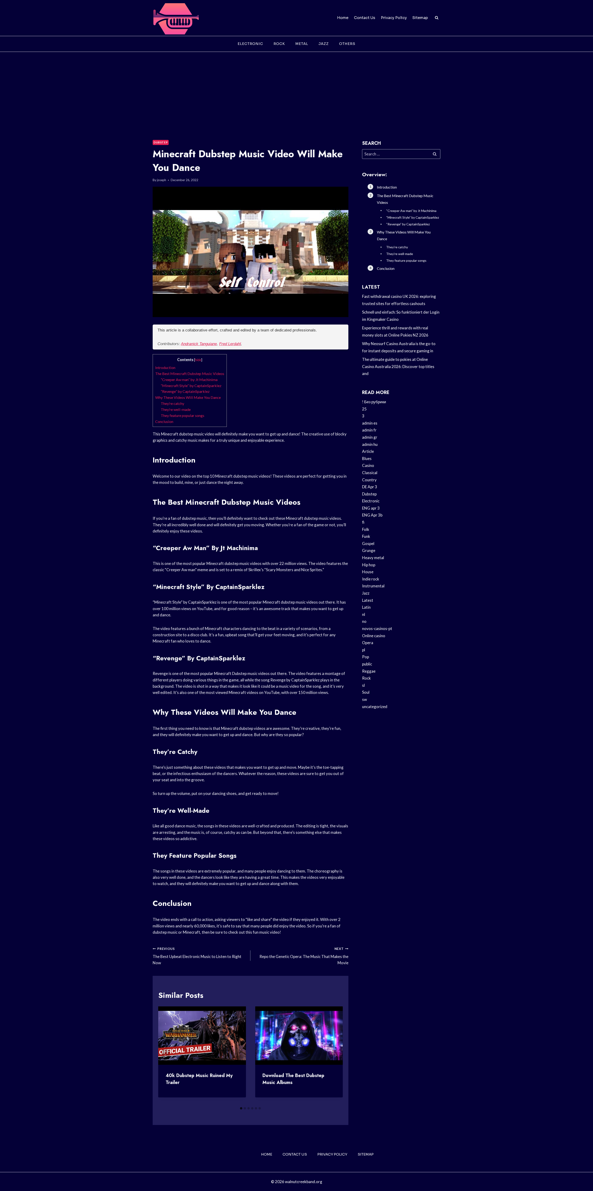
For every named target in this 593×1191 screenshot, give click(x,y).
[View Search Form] (436, 18)
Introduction (165, 367)
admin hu (370, 444)
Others (347, 43)
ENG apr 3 (371, 508)
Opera (367, 642)
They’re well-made (176, 409)
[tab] (241, 1108)
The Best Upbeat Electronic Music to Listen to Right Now (197, 956)
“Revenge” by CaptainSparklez (185, 391)
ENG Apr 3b (372, 515)
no (364, 621)
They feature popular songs (182, 415)
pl (363, 649)
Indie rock (370, 579)
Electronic (250, 43)
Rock (279, 43)
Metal (301, 43)
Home (342, 17)
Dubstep (161, 142)
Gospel (368, 543)
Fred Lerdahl (230, 344)
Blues (367, 458)
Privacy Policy (394, 17)
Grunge (368, 550)
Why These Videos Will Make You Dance (188, 397)
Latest (367, 600)
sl (363, 685)
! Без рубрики (374, 401)
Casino (368, 465)
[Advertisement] (296, 86)
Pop (365, 656)
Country (369, 479)
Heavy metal (373, 557)
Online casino (373, 635)
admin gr (369, 437)
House (367, 571)
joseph (161, 180)
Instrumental (373, 585)
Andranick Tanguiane (199, 344)
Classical (369, 472)
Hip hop (368, 564)
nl (363, 614)
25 (364, 408)
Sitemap (420, 17)
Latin (366, 607)
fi (363, 522)
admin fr (369, 430)
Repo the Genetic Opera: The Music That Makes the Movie (303, 956)
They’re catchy (172, 403)
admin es (369, 423)
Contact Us (364, 17)
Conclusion (164, 421)
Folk (365, 529)
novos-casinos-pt (377, 628)
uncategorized (374, 706)
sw (364, 699)
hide (198, 360)
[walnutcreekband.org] (176, 18)
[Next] (335, 1055)
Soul (365, 692)
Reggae (368, 671)
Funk (366, 536)
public (367, 664)
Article (368, 451)
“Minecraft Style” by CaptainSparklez (191, 385)
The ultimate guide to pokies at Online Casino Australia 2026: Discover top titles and (398, 366)
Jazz (324, 43)
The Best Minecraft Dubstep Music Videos (189, 373)
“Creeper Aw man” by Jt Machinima (189, 379)
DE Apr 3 (369, 486)
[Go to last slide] (165, 1055)
